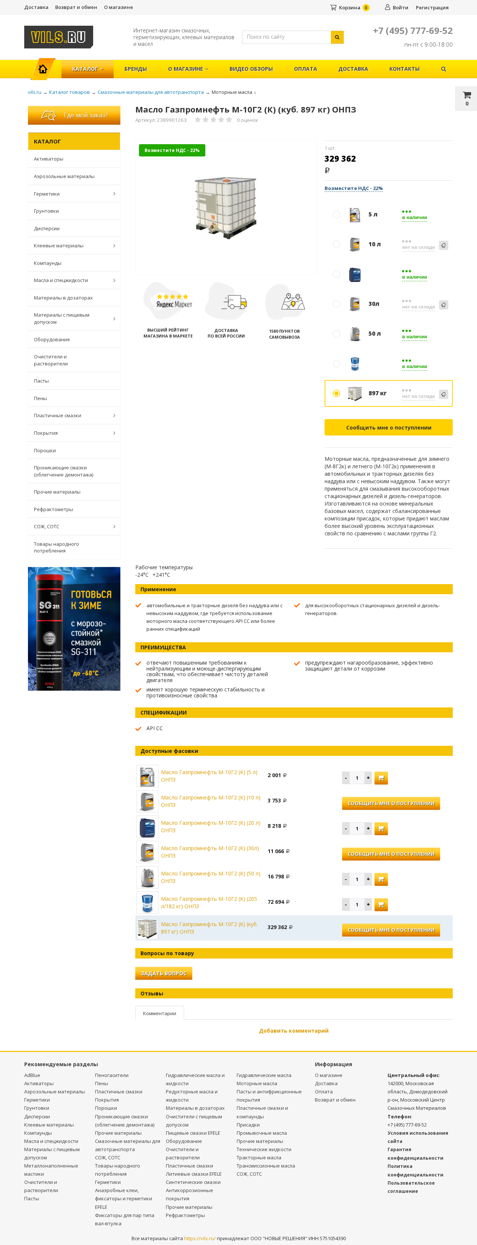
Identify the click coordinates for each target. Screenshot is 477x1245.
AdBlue (32, 1075)
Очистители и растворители (51, 360)
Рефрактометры (53, 509)
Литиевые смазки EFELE (194, 1173)
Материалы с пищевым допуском (61, 318)
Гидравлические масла (264, 1075)
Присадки (248, 1124)
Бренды (135, 68)
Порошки (45, 450)
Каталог (85, 68)
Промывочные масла (262, 1133)
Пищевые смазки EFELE (193, 1133)
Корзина (349, 7)
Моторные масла (257, 1083)
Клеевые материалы (58, 245)
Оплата (305, 68)
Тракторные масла (259, 1157)
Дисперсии (47, 228)
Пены (40, 398)
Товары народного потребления (56, 547)
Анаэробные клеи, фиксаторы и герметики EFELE (123, 1198)
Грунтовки (46, 211)
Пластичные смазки (57, 415)
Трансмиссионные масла (266, 1165)
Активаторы (48, 158)
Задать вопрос (164, 973)
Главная (46, 65)
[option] (226, 208)
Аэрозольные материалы (64, 176)
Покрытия (46, 433)
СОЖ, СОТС (46, 526)
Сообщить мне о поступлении (389, 427)
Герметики (47, 193)
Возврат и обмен (76, 7)
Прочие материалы (57, 491)
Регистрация (432, 7)
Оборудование (52, 339)
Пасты (41, 380)
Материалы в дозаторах (63, 297)
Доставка (36, 7)
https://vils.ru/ (200, 1238)
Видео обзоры (251, 68)
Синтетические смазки (193, 1182)
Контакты (404, 68)
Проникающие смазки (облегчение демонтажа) (63, 471)
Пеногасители (112, 1075)
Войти (400, 7)
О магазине (118, 7)
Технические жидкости (264, 1149)
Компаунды (47, 263)
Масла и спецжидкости (61, 280)
